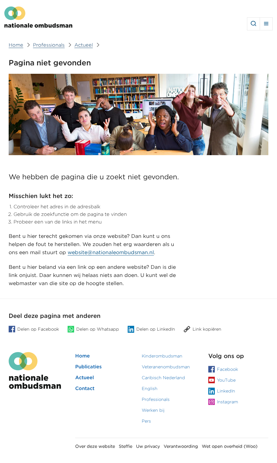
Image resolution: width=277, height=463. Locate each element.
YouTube (226, 380)
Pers (146, 421)
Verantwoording (181, 446)
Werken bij (153, 410)
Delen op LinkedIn (155, 329)
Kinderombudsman (162, 356)
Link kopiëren (207, 329)
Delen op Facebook (38, 329)
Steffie (125, 446)
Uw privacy (148, 446)
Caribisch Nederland (163, 377)
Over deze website (95, 446)
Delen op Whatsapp (97, 329)
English (149, 388)
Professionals (156, 399)
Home (82, 356)
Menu (266, 23)
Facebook (227, 369)
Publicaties (88, 366)
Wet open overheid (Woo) (230, 446)
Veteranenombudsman (166, 366)
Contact (84, 388)
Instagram (227, 401)
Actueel (84, 377)
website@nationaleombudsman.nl (111, 252)
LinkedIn (226, 391)
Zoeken (253, 23)
